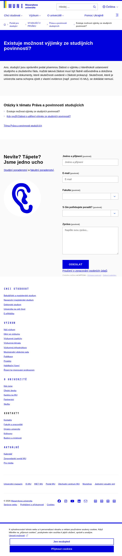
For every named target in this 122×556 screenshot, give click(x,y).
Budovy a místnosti (13, 438)
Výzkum (9, 322)
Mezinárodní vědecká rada (16, 352)
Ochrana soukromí (94, 275)
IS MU (28, 484)
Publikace (8, 356)
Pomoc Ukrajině (94, 15)
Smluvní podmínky (109, 275)
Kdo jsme (8, 386)
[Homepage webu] (21, 4)
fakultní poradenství (42, 170)
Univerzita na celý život (14, 309)
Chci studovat (16, 288)
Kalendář (8, 454)
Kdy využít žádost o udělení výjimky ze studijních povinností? (39, 116)
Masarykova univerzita (21, 501)
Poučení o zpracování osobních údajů (84, 270)
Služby (7, 404)
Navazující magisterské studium (19, 300)
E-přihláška (9, 313)
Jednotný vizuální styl (105, 484)
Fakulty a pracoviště (13, 424)
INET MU (38, 484)
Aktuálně (11, 447)
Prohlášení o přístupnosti (32, 504)
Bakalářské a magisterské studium (20, 295)
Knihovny (8, 433)
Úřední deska (10, 390)
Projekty (7, 361)
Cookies (50, 504)
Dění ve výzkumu (12, 334)
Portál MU (50, 484)
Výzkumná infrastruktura (15, 347)
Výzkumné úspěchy (13, 338)
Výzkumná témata (12, 343)
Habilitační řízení (11, 365)
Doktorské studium (12, 304)
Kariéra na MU (10, 395)
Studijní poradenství (15, 170)
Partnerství (9, 399)
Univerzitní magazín (13, 484)
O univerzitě (15, 379)
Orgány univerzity (12, 429)
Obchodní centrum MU (69, 484)
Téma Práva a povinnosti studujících (23, 125)
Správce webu (10, 504)
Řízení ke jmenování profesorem (19, 370)
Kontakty (8, 420)
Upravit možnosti (17, 535)
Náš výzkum (9, 329)
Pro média (8, 463)
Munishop (87, 484)
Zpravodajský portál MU (15, 458)
